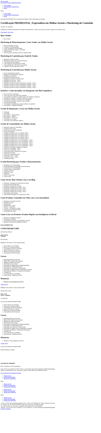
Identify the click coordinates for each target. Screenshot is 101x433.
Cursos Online (7, 5)
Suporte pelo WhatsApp (10, 378)
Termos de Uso (7, 375)
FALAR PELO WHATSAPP (11, 6)
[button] (50, 11)
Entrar (5, 8)
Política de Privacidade (9, 377)
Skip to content (4, 1)
